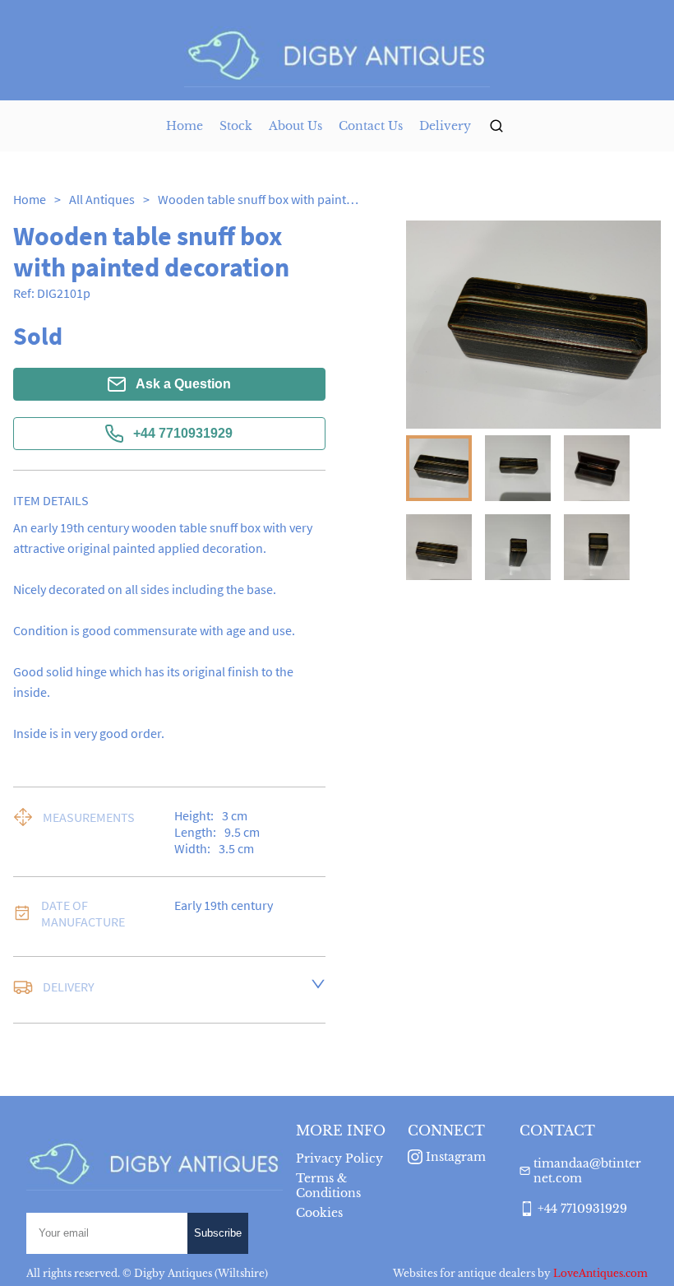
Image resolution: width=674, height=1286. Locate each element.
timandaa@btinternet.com (587, 1171)
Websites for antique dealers (464, 1273)
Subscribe (218, 1233)
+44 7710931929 (183, 433)
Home (184, 125)
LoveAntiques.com (600, 1273)
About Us (295, 125)
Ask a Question (183, 384)
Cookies (319, 1212)
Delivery (445, 125)
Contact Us (371, 125)
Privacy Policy (339, 1158)
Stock (235, 125)
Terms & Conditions (328, 1185)
